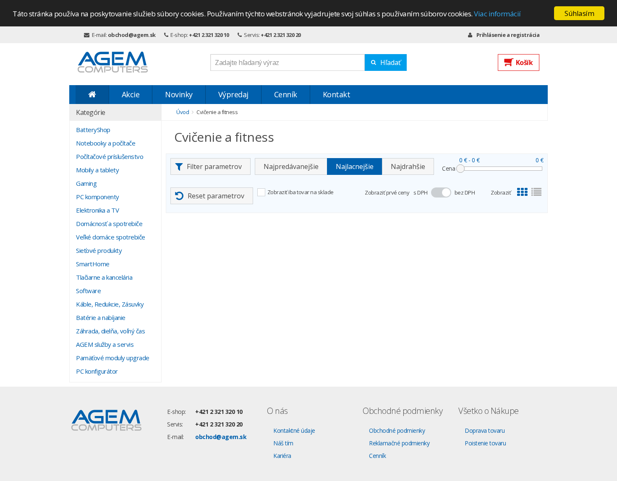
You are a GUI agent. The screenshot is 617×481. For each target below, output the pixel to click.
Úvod (182, 112)
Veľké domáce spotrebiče (110, 237)
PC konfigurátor (97, 371)
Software (88, 290)
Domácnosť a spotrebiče (109, 223)
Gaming (86, 183)
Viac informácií (497, 13)
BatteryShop (93, 129)
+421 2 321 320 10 (209, 35)
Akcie (131, 94)
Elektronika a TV (97, 210)
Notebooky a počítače (105, 143)
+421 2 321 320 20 (281, 35)
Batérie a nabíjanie (100, 317)
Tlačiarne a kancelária (104, 277)
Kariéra (282, 456)
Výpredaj (233, 94)
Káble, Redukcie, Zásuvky (110, 304)
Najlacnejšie (355, 166)
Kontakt (336, 94)
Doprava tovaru (485, 430)
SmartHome (93, 264)
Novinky (179, 94)
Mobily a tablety (97, 170)
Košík (524, 62)
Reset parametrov (216, 195)
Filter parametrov (214, 166)
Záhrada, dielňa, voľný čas (110, 331)
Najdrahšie (408, 166)
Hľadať (390, 62)
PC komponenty (97, 196)
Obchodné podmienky (397, 430)
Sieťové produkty (99, 250)
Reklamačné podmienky (399, 443)
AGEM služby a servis (104, 344)
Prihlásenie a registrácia (507, 35)
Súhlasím (579, 13)
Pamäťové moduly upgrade (112, 357)
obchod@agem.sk (132, 35)
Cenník (285, 94)
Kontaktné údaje (294, 430)
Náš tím (283, 443)
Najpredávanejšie (291, 166)
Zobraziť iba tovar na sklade (300, 192)
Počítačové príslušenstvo (109, 156)
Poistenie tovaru (485, 443)
